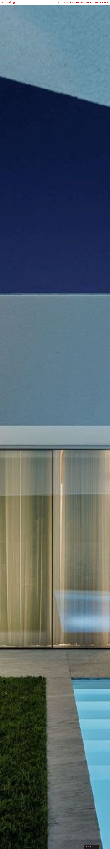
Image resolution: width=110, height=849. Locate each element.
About (96, 2)
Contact (103, 2)
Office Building (86, 2)
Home (59, 2)
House (66, 2)
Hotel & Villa (74, 2)
